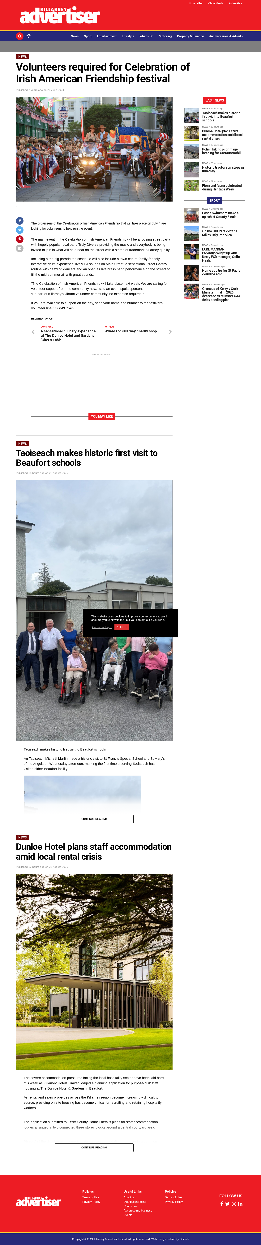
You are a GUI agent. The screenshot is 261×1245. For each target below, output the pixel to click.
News (75, 36)
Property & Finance (190, 36)
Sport (88, 36)
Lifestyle (128, 36)
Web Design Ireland (163, 1239)
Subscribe (196, 3)
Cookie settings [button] (102, 627)
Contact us (130, 1206)
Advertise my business (138, 1210)
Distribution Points (135, 1201)
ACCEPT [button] (122, 627)
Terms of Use (90, 1197)
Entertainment (107, 36)
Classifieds (215, 3)
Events (128, 1215)
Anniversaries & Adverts (226, 36)
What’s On (146, 36)
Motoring (165, 36)
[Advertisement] (175, 15)
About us (129, 1197)
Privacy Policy (91, 1201)
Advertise (235, 3)
